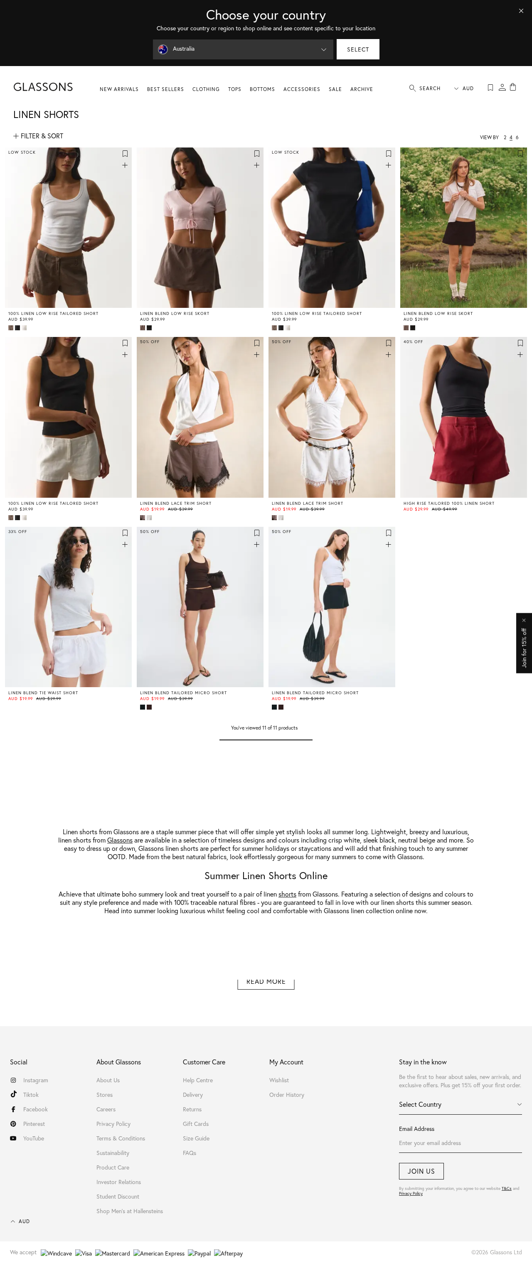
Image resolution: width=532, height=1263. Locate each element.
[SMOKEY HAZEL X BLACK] (143, 517)
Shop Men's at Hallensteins (129, 1211)
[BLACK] (18, 327)
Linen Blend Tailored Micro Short (183, 692)
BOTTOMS (262, 89)
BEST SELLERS (165, 89)
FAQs (189, 1153)
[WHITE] (25, 327)
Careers (106, 1109)
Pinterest (34, 1124)
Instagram (35, 1080)
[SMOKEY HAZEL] (11, 327)
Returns (192, 1109)
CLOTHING (206, 89)
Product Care (112, 1167)
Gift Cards (196, 1124)
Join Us (421, 1171)
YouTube (33, 1138)
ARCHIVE (361, 89)
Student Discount (117, 1196)
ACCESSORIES (301, 89)
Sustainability (112, 1153)
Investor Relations (118, 1182)
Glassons (120, 839)
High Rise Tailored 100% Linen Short (449, 503)
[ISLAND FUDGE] (150, 707)
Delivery (193, 1094)
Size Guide (196, 1138)
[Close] (521, 11)
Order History (286, 1094)
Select (358, 49)
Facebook (35, 1109)
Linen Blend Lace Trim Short (176, 503)
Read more (266, 981)
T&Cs (507, 1188)
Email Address (416, 1129)
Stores (104, 1094)
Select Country (420, 1104)
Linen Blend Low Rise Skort (174, 313)
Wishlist (279, 1080)
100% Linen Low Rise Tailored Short (53, 313)
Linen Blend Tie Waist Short (43, 692)
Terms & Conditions (120, 1138)
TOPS (234, 89)
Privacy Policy (411, 1193)
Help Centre (198, 1080)
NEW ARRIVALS (119, 89)
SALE (335, 89)
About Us (108, 1080)
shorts (287, 894)
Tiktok (31, 1094)
